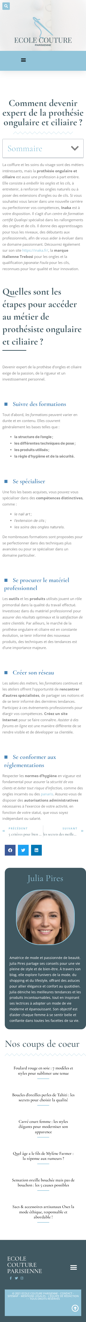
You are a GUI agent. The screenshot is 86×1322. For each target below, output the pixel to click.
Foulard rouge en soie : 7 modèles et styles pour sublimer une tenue (43, 1070)
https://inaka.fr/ (35, 250)
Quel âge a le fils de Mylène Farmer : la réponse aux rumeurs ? (43, 1156)
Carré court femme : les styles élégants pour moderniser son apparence (43, 1126)
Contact (66, 1293)
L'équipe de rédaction (63, 1296)
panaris (47, 794)
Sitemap (13, 1296)
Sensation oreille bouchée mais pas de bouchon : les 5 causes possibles (43, 1182)
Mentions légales (33, 1296)
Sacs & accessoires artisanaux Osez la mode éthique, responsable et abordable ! (43, 1212)
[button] (6, 6)
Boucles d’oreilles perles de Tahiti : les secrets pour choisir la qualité (43, 1097)
